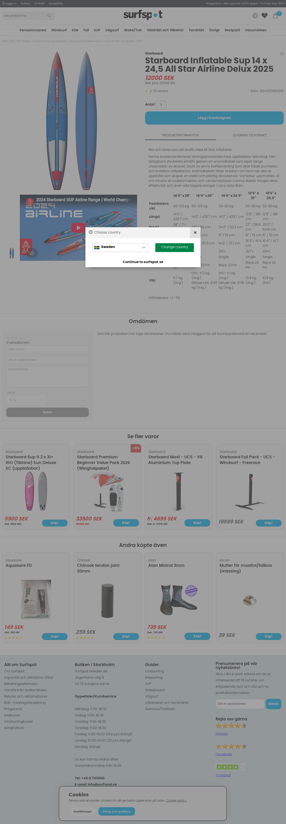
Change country (174, 247)
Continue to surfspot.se (143, 262)
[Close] (195, 232)
